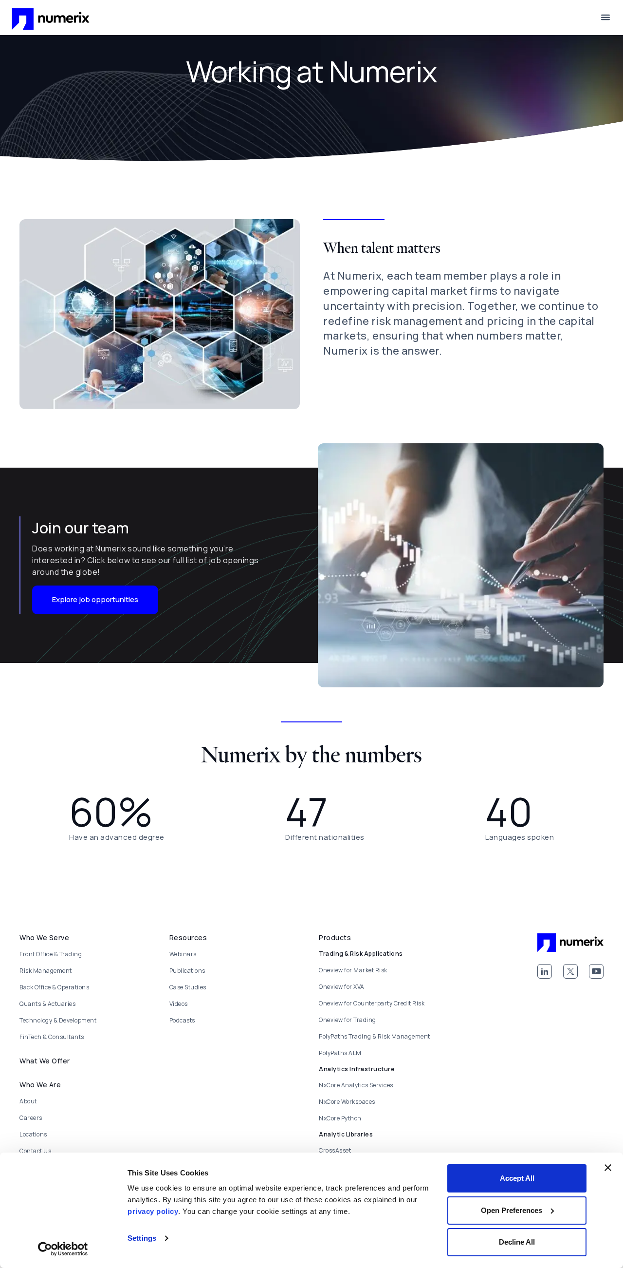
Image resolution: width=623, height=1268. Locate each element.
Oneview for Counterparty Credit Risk (371, 1003)
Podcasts (182, 1020)
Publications (187, 970)
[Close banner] (608, 1167)
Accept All (517, 1178)
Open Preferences (511, 1210)
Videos (178, 1004)
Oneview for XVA (342, 987)
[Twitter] (570, 971)
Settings (142, 1238)
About (28, 1101)
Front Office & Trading (50, 954)
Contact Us (35, 1151)
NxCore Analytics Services (356, 1085)
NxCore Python (340, 1118)
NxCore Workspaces (347, 1102)
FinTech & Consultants (51, 1037)
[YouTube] (596, 971)
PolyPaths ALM (340, 1053)
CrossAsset (335, 1150)
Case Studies (187, 987)
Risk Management (45, 970)
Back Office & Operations (54, 987)
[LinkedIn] (544, 971)
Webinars (183, 954)
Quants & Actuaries (47, 1004)
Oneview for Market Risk (353, 970)
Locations (33, 1134)
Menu (605, 17)
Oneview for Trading (347, 1020)
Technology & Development (57, 1020)
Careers (30, 1118)
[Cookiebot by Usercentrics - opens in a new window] (63, 1249)
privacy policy (153, 1211)
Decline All (517, 1242)
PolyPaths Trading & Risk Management (374, 1036)
